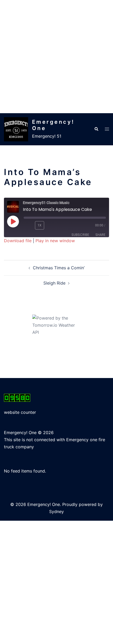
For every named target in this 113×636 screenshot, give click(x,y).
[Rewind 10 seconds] (28, 225)
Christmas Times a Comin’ (59, 267)
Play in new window (55, 240)
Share (100, 234)
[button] (96, 129)
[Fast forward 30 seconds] (55, 225)
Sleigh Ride (54, 283)
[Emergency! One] (16, 129)
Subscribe (80, 234)
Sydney (56, 511)
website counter (20, 412)
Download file (18, 240)
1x (40, 225)
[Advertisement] (56, 56)
